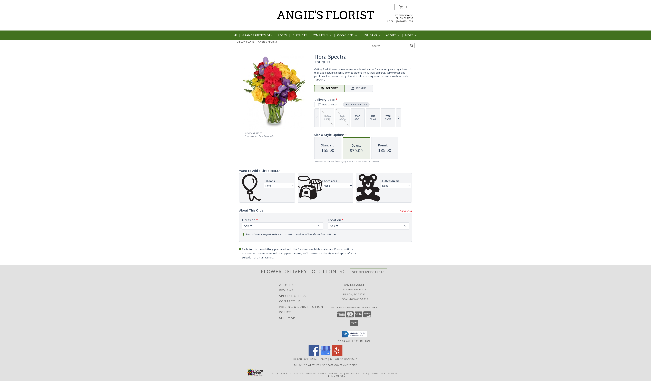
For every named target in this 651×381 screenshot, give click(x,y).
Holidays (370, 35)
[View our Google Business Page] (325, 355)
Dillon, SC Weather (306, 365)
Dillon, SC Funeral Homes (310, 359)
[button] (403, 7)
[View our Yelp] (337, 355)
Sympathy (320, 35)
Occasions (345, 35)
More (409, 35)
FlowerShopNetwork (328, 373)
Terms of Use (336, 375)
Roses (282, 35)
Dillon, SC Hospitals (344, 359)
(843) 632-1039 (404, 21)
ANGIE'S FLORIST (325, 15)
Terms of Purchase (384, 373)
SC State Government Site (339, 365)
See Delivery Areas (368, 272)
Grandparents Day (257, 35)
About (391, 35)
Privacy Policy (356, 373)
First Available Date (356, 104)
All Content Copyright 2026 (292, 373)
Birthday (299, 35)
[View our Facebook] (314, 355)
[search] (411, 45)
